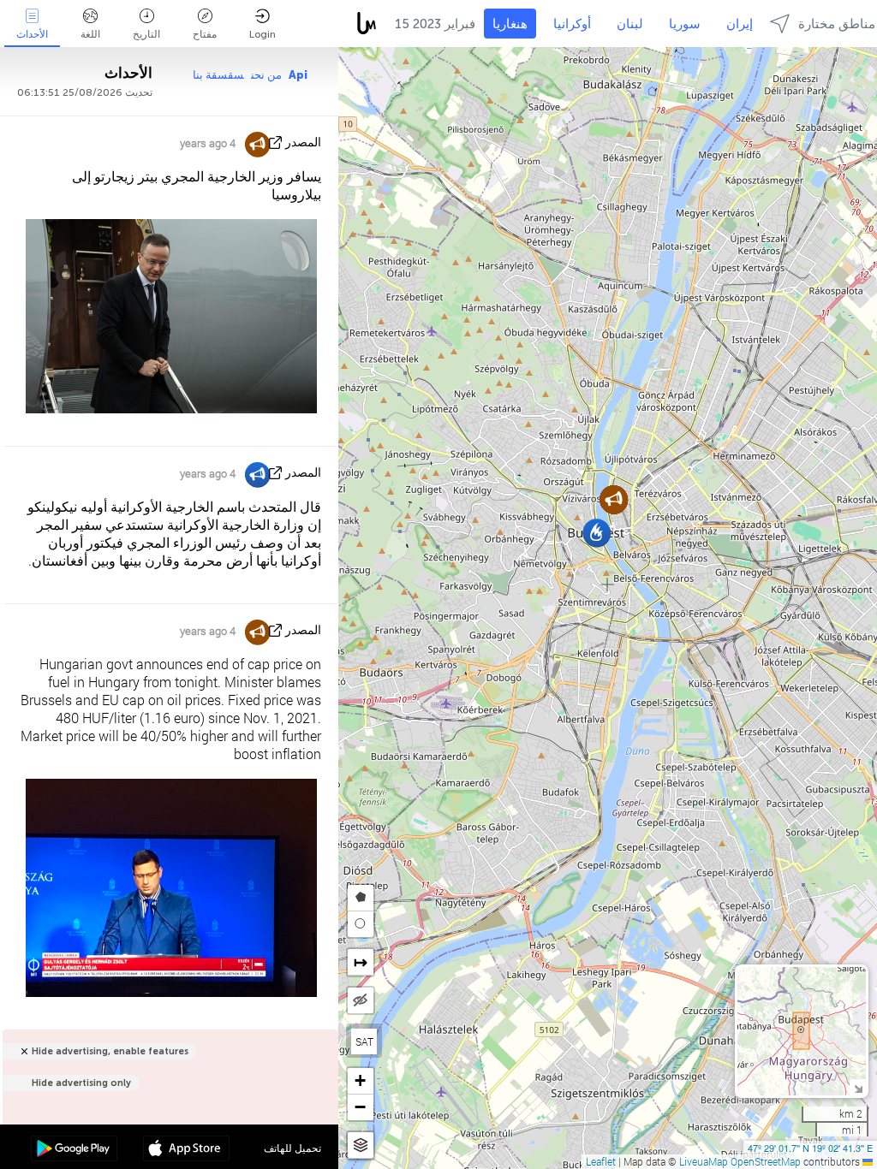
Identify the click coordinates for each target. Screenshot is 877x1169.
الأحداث (32, 34)
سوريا (685, 24)
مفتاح (205, 34)
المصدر (303, 142)
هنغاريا (510, 24)
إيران (739, 24)
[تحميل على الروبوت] (74, 1150)
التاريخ (146, 34)
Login (262, 34)
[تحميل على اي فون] (186, 1150)
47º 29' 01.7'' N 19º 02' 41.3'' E (810, 1147)
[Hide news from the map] (360, 1000)
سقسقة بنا (218, 74)
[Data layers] (360, 1145)
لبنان (630, 24)
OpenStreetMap (766, 1161)
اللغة (90, 34)
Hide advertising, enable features (110, 1051)
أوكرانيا (572, 24)
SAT (364, 1041)
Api (298, 74)
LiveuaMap (703, 1161)
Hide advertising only (81, 1083)
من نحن (266, 74)
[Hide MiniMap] (858, 1087)
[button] (596, 532)
